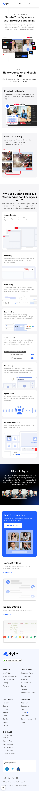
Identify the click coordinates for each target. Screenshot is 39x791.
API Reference (26, 683)
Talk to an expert (24, 4)
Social (5, 716)
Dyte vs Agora (8, 741)
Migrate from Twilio (28, 693)
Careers (24, 712)
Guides (23, 686)
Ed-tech (6, 703)
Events (5, 722)
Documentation (26, 676)
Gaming (6, 719)
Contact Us (25, 716)
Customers (25, 706)
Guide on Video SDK (28, 719)
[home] (5, 3)
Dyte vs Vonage (8, 751)
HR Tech (6, 709)
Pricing (5, 683)
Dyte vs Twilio (8, 747)
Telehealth (6, 706)
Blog (22, 709)
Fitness (5, 712)
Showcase (24, 679)
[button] (34, 4)
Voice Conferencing (10, 676)
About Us (24, 703)
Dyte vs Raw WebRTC (7, 737)
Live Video (7, 673)
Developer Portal (27, 673)
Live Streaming (8, 679)
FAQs (23, 722)
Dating (5, 725)
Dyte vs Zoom (8, 744)
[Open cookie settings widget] (3, 788)
